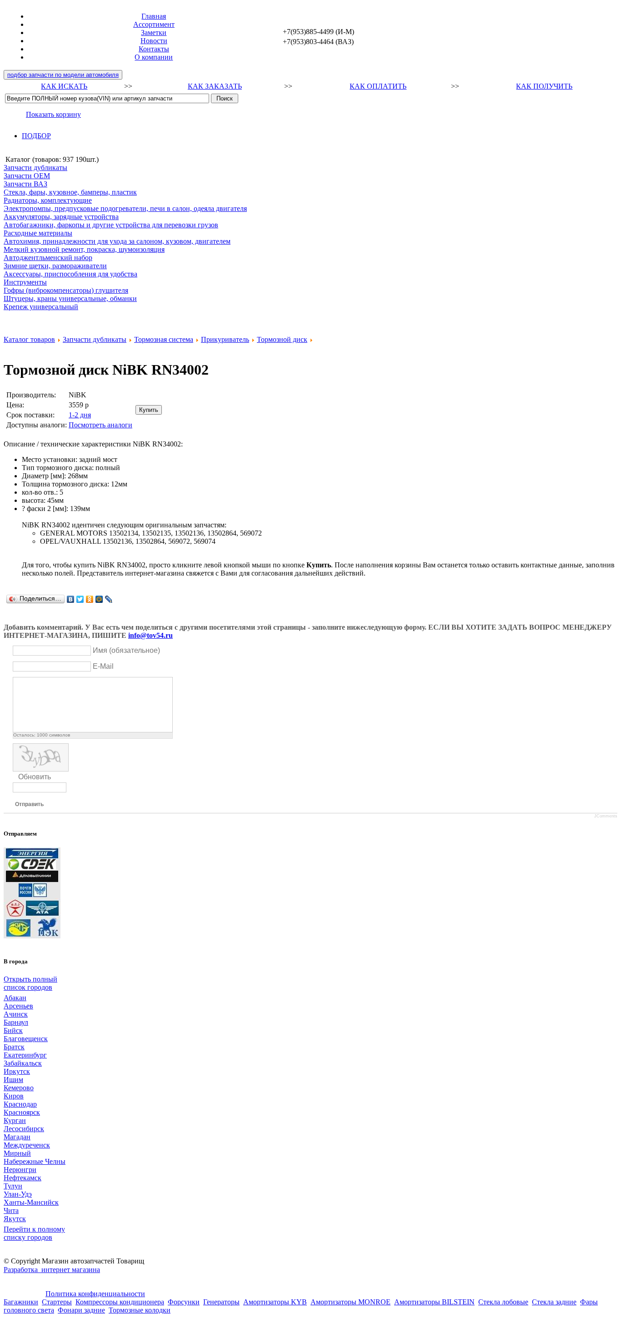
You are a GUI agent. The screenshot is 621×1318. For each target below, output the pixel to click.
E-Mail (103, 666)
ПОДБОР (36, 136)
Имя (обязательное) (126, 650)
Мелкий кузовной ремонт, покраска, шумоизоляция (84, 249)
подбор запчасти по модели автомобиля (63, 74)
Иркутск (17, 1071)
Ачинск (16, 1014)
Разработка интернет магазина (52, 1269)
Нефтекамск (22, 1178)
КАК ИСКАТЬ (64, 86)
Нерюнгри (20, 1169)
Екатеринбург (25, 1055)
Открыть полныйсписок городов (30, 983)
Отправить (29, 804)
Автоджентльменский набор (48, 257)
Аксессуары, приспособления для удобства (70, 274)
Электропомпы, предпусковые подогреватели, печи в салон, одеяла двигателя (125, 208)
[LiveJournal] (109, 599)
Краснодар (20, 1104)
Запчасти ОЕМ (27, 176)
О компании (154, 57)
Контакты (154, 49)
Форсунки (184, 1302)
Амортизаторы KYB (275, 1302)
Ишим (13, 1079)
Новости (153, 41)
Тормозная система (163, 339)
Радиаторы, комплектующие (48, 200)
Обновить (34, 777)
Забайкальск (23, 1063)
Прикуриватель (225, 339)
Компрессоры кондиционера (119, 1302)
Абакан (15, 998)
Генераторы (221, 1302)
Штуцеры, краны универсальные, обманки (70, 298)
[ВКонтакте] (70, 599)
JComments (605, 816)
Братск (14, 1047)
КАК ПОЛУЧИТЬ (544, 86)
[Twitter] (80, 599)
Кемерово (19, 1088)
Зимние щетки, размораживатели (55, 266)
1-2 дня (80, 415)
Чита (11, 1210)
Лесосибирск (24, 1129)
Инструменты (25, 282)
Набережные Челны (34, 1161)
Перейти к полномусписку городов (34, 1233)
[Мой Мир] (99, 599)
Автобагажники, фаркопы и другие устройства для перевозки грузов (111, 225)
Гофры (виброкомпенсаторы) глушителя (66, 290)
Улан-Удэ (18, 1194)
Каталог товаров (29, 339)
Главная (153, 16)
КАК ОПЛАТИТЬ (378, 86)
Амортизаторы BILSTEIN (434, 1302)
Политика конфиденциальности (95, 1294)
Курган (15, 1120)
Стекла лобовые (503, 1302)
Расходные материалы (38, 233)
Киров (14, 1096)
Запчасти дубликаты (35, 167)
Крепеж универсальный (41, 307)
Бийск (13, 1030)
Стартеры (57, 1302)
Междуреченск (27, 1145)
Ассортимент (154, 24)
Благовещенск (26, 1038)
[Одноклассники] (90, 599)
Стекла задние (554, 1302)
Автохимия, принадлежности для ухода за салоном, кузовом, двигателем (117, 241)
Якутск (15, 1219)
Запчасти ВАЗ (25, 184)
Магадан (17, 1137)
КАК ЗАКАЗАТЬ (215, 86)
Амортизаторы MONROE (350, 1302)
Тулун (13, 1186)
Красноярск (22, 1112)
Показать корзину (53, 114)
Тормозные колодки (139, 1310)
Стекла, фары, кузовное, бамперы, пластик (70, 192)
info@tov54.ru (150, 635)
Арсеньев (18, 1006)
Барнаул (16, 1022)
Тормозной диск (282, 339)
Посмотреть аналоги (100, 425)
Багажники (21, 1302)
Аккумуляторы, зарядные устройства (61, 217)
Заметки (153, 32)
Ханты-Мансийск (31, 1202)
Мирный (17, 1153)
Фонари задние (81, 1310)
